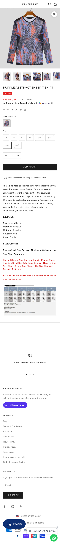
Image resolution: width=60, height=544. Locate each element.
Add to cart (30, 166)
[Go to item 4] (37, 76)
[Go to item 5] (46, 76)
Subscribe (13, 495)
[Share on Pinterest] (21, 109)
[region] (30, 361)
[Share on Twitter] (16, 109)
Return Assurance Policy (14, 457)
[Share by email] (25, 109)
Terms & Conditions (12, 426)
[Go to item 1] (7, 76)
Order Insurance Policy (14, 462)
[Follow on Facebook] (4, 506)
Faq (5, 421)
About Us (7, 431)
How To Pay (9, 441)
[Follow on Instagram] (12, 506)
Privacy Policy (9, 446)
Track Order (8, 452)
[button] (30, 103)
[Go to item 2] (17, 76)
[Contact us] (54, 538)
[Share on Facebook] (12, 109)
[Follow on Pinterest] (20, 506)
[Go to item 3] (27, 76)
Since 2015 (39, 523)
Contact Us (8, 436)
